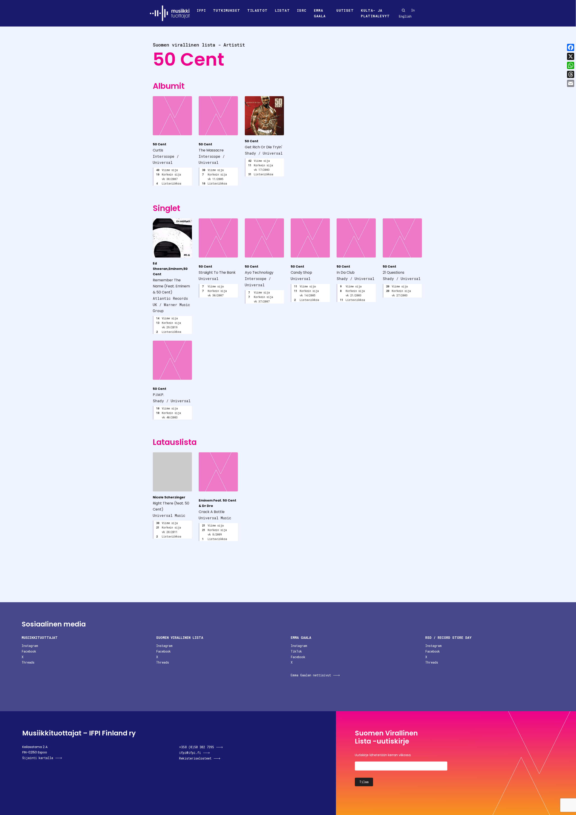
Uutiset (345, 10)
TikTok (296, 651)
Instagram (30, 646)
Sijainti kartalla (37, 758)
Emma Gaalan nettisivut (311, 675)
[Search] (403, 10)
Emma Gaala (320, 13)
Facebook (29, 651)
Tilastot (257, 10)
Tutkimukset (226, 10)
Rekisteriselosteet (195, 758)
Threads (28, 662)
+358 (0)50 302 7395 (196, 747)
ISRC (302, 10)
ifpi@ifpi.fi (190, 753)
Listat (282, 10)
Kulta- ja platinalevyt (375, 13)
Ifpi (201, 10)
